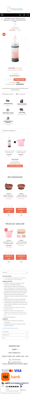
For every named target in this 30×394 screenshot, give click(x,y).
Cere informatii (21, 94)
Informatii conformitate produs (10, 328)
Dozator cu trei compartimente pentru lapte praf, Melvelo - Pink (9, 242)
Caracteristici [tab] (6, 332)
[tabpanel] (15, 49)
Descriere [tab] (5, 272)
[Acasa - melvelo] (15, 9)
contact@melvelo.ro (16, 362)
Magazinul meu (14, 346)
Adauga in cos (19, 79)
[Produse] (2, 15)
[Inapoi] (1, 19)
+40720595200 (16, 359)
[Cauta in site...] (28, 15)
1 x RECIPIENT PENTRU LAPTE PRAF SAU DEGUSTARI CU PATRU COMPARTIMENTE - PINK (9, 151)
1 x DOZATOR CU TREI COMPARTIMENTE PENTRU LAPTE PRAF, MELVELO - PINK (21, 151)
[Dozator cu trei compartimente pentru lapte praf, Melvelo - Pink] (8, 233)
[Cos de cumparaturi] (24, 15)
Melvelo (9, 193)
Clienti (14, 349)
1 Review (18, 30)
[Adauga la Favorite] (9, 215)
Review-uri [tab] (6, 335)
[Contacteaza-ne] (20, 15)
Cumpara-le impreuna (15, 166)
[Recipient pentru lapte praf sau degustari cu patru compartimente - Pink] (15, 49)
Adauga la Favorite (8, 94)
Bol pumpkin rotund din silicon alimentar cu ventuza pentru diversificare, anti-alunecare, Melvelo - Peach (21, 195)
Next (27, 50)
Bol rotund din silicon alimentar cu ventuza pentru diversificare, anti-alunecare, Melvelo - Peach (9, 195)
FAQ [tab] (4, 337)
